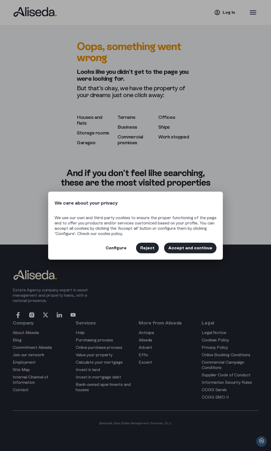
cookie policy (110, 233)
